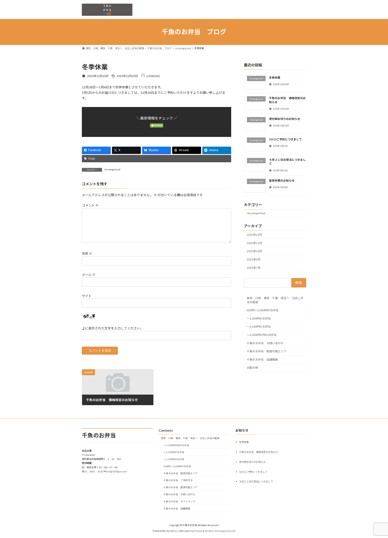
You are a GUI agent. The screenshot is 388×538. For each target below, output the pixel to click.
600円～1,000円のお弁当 (262, 310)
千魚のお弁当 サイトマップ (179, 501)
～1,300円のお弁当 (259, 318)
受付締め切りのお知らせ (284, 118)
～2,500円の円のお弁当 (261, 335)
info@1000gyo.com (116, 471)
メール (88, 274)
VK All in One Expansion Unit (220, 530)
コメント (90, 205)
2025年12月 (254, 234)
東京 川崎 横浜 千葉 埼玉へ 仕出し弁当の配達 (275, 300)
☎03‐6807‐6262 (92, 471)
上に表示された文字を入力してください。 (112, 328)
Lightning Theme (193, 530)
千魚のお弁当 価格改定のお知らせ (258, 451)
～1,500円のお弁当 (259, 326)
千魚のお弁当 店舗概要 (262, 359)
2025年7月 (253, 267)
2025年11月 (254, 243)
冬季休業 (274, 77)
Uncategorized (112, 169)
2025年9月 (253, 259)
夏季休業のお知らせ (281, 180)
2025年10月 (254, 251)
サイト (87, 296)
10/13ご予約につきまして (285, 139)
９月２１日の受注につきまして (256, 481)
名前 (87, 253)
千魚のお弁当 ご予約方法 (178, 480)
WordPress (172, 530)
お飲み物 (252, 367)
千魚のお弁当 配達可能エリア (266, 351)
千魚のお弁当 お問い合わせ (265, 343)
